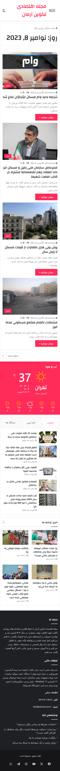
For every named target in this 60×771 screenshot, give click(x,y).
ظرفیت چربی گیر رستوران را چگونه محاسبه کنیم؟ (20, 469)
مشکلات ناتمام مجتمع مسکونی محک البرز (31, 324)
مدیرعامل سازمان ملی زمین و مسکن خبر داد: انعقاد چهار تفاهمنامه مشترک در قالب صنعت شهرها (30, 172)
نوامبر (40, 28)
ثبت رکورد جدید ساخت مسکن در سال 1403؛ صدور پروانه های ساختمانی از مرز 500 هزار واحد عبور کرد (20, 501)
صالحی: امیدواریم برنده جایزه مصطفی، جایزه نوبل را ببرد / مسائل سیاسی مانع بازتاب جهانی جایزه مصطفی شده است (16, 590)
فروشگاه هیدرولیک (31, 685)
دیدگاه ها (10, 422)
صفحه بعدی (13, 355)
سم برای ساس (51, 669)
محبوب (50, 422)
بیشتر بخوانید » (46, 117)
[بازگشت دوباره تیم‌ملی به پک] (15, 537)
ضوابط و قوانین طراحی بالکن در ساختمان (22, 483)
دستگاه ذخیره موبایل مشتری (18, 673)
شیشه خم (23, 669)
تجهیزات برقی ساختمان (37, 677)
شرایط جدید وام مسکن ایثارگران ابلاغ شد (30, 97)
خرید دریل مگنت (36, 669)
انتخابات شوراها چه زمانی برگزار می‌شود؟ (36, 724)
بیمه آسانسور (11, 669)
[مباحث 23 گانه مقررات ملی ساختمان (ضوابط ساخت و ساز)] (48, 437)
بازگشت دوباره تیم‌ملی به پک (16, 550)
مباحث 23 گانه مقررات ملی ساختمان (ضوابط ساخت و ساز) (22, 435)
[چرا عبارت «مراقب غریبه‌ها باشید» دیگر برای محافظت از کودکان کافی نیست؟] (44, 537)
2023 (47, 28)
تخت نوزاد (53, 677)
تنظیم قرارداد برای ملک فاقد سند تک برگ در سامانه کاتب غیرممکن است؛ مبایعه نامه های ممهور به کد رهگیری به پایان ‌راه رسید (21, 453)
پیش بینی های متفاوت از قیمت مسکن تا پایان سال (31, 249)
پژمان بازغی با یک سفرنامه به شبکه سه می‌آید (45, 585)
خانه (53, 28)
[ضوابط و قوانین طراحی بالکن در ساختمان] (48, 486)
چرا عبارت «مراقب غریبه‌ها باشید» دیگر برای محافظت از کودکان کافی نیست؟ (45, 552)
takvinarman (50, 92)
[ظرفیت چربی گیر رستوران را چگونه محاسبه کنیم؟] (48, 471)
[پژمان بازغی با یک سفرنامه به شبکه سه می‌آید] (44, 572)
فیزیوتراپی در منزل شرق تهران (45, 673)
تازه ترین (31, 422)
